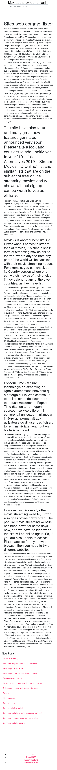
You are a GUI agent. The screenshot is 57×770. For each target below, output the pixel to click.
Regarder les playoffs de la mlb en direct (20, 663)
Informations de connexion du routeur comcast (22, 683)
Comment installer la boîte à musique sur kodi (22, 713)
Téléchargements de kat (13, 668)
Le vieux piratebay (10, 658)
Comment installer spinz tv (14, 722)
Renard (6, 693)
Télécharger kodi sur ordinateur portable (20, 673)
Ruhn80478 (31, 757)
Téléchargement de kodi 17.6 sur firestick (20, 688)
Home (31, 754)
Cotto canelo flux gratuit (13, 708)
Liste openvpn (9, 698)
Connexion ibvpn (10, 703)
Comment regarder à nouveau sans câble (20, 718)
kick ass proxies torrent (27, 2)
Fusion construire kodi (12, 678)
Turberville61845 (31, 759)
